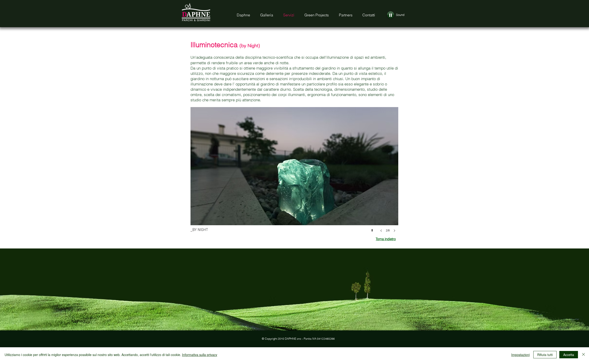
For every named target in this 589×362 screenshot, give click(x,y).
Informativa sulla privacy (199, 354)
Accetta (568, 354)
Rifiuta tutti (545, 354)
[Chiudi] (583, 354)
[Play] (390, 14)
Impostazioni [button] (520, 354)
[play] (372, 229)
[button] (294, 174)
